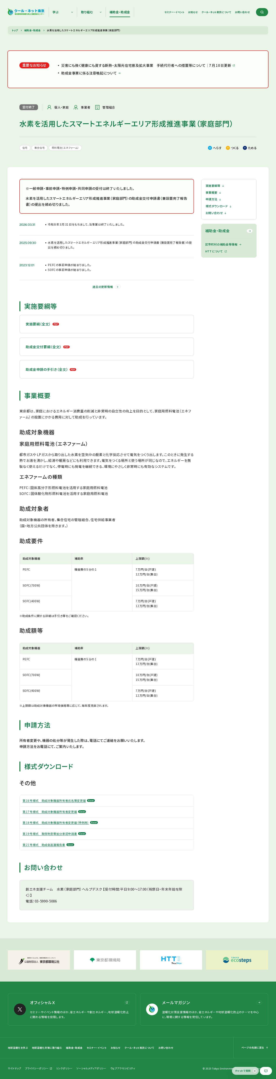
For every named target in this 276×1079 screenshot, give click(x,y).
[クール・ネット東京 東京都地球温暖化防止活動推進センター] (26, 12)
